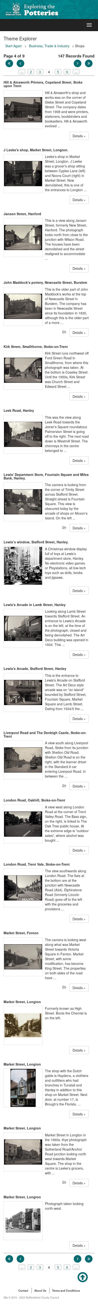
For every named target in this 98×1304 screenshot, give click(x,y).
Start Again (13, 45)
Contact (23, 1290)
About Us (40, 1290)
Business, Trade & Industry (49, 45)
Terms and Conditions (66, 1290)
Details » (79, 135)
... (21, 71)
